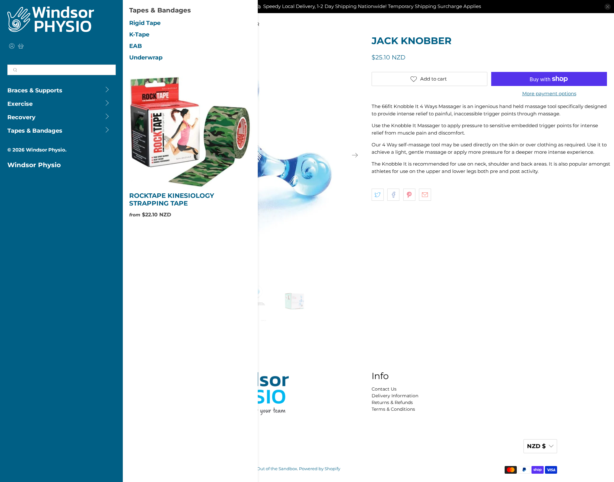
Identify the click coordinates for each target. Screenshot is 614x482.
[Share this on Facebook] (393, 195)
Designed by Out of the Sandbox (263, 468)
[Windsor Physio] (50, 19)
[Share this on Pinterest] (409, 195)
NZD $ (536, 446)
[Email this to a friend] (425, 195)
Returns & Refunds (392, 402)
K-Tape (139, 34)
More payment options (549, 94)
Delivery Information (395, 396)
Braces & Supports (34, 90)
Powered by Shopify (319, 468)
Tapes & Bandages (34, 130)
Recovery (21, 117)
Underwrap (145, 57)
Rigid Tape (145, 23)
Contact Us (384, 389)
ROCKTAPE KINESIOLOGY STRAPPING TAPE (171, 199)
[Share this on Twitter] (378, 195)
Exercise (20, 103)
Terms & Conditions (393, 409)
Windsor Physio (45, 150)
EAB (135, 46)
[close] (607, 7)
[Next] (355, 155)
